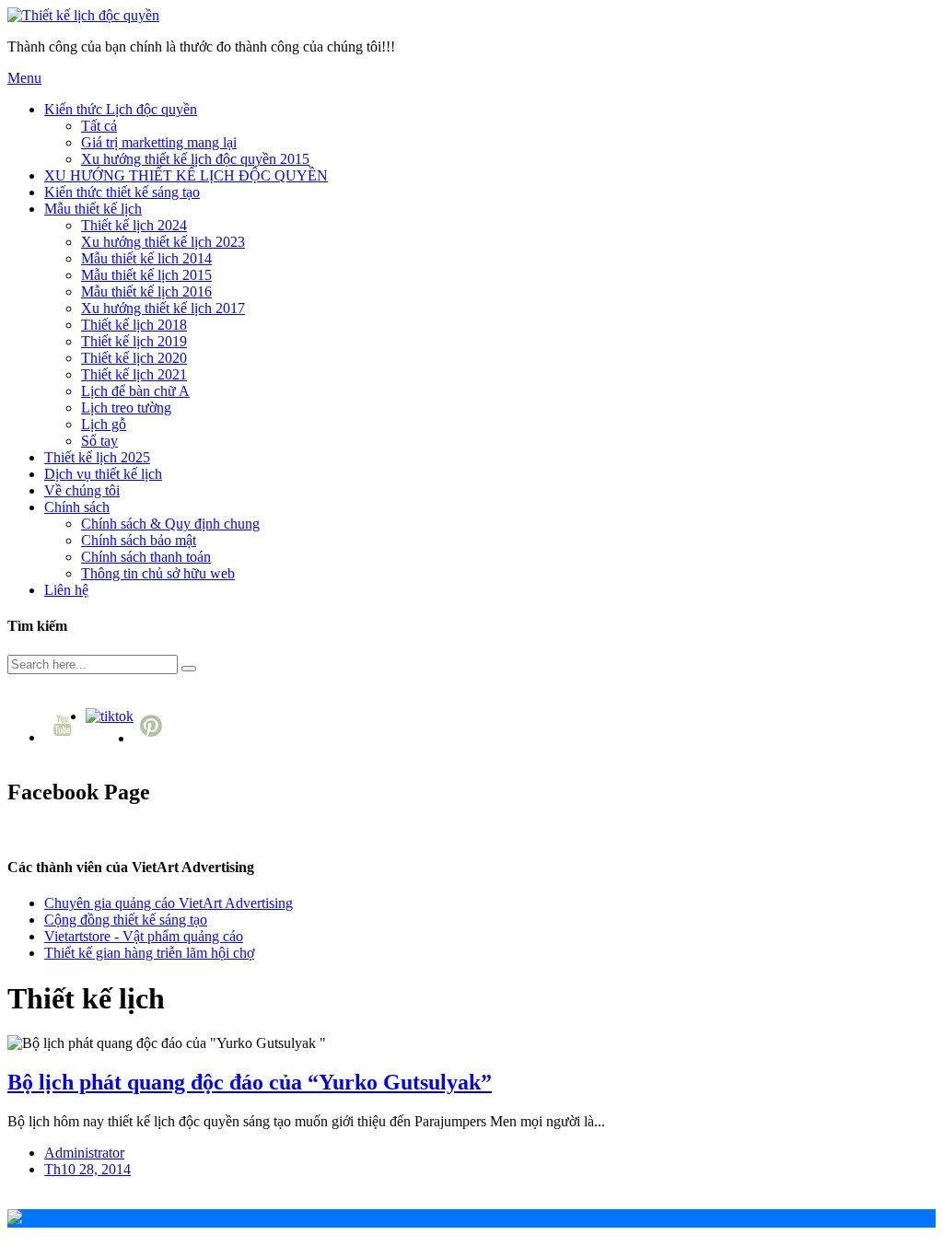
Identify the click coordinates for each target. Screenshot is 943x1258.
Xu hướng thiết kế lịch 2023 (163, 242)
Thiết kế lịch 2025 (97, 457)
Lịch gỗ (103, 424)
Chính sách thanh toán (146, 557)
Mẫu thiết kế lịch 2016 (146, 291)
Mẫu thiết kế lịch (93, 208)
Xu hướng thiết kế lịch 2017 (163, 308)
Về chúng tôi (82, 490)
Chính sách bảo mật (138, 540)
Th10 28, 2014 (87, 1169)
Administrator (84, 1152)
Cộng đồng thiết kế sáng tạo (125, 919)
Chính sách (77, 507)
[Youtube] (65, 737)
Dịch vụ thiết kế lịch (103, 474)
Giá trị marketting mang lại (159, 142)
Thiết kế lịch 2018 (134, 324)
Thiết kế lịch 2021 (134, 374)
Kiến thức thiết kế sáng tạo (122, 192)
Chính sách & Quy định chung (170, 523)
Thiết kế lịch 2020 (134, 358)
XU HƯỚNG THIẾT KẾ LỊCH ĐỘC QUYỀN (186, 175)
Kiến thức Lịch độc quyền (120, 109)
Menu (24, 78)
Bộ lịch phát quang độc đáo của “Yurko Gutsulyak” (249, 1082)
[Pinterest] (153, 738)
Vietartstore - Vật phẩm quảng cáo (143, 936)
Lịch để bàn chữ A (135, 391)
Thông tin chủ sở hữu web (158, 573)
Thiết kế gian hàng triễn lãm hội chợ (149, 953)
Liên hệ (66, 590)
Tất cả (99, 126)
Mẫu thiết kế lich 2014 (146, 258)
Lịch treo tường (126, 407)
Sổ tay (99, 440)
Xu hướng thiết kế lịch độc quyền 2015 (195, 159)
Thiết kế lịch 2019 (134, 341)
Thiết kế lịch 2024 (134, 225)
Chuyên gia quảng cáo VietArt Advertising (168, 903)
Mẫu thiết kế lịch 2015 (146, 275)
